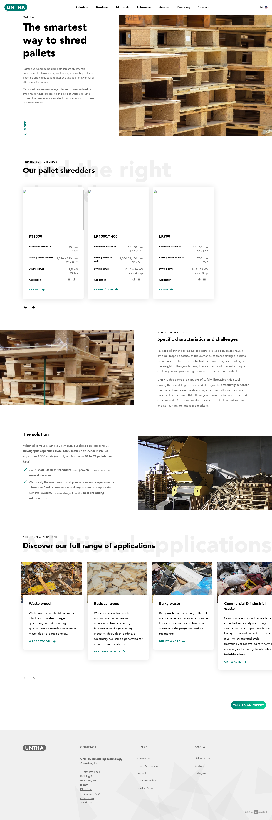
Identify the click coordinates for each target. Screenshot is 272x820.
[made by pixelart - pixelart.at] (256, 812)
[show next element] (33, 307)
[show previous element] (25, 307)
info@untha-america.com (87, 800)
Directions (86, 789)
